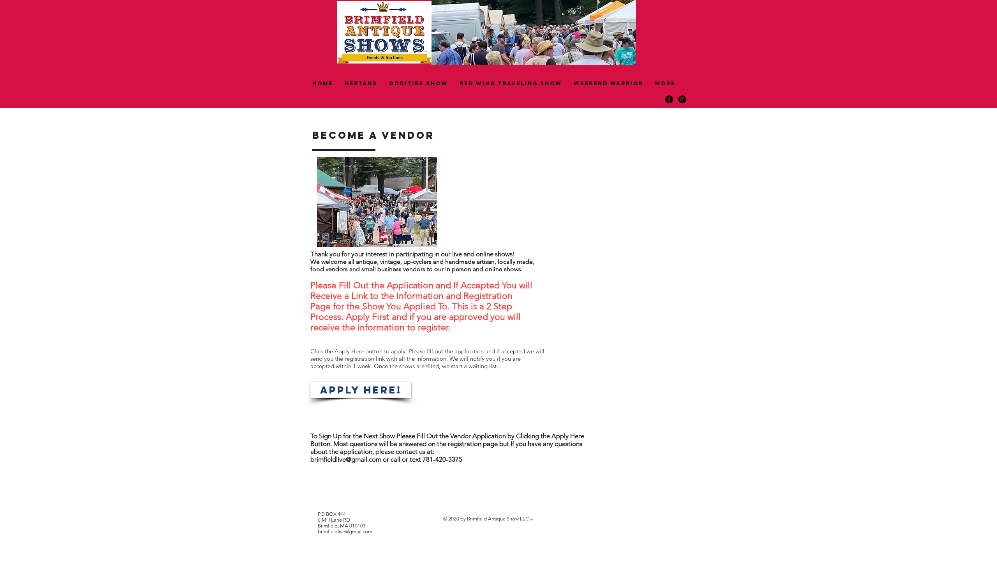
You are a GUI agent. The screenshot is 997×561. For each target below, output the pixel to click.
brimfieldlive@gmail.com (345, 459)
